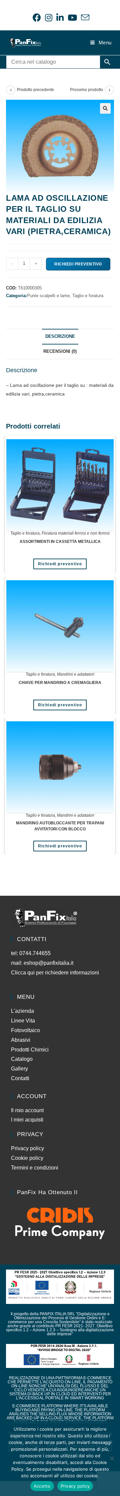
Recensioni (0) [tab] (60, 351)
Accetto (42, 1486)
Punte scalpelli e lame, (49, 295)
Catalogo (22, 1059)
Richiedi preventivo (78, 264)
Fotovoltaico (25, 1030)
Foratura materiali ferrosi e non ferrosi (76, 533)
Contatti (20, 1078)
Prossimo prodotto (86, 89)
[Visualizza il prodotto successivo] (109, 90)
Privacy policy (27, 1148)
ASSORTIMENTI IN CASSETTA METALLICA (60, 541)
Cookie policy (27, 1158)
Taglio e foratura (87, 295)
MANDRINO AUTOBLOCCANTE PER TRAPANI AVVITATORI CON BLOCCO (60, 826)
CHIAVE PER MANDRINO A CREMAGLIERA (60, 682)
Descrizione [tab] (60, 336)
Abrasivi (20, 1040)
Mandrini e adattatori (75, 674)
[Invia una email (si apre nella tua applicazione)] (84, 17)
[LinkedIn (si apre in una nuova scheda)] (60, 17)
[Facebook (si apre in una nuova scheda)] (37, 17)
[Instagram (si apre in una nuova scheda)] (48, 17)
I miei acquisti (27, 1120)
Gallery (19, 1068)
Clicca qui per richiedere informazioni (55, 972)
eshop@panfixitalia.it (48, 963)
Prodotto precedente (35, 89)
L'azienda (22, 1011)
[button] (105, 108)
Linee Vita (23, 1020)
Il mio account (27, 1110)
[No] (111, 1458)
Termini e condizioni (34, 1168)
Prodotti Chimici (30, 1049)
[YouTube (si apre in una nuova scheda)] (72, 17)
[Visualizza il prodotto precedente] (10, 90)
